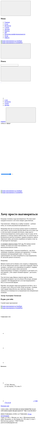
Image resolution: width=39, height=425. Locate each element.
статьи (7, 103)
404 (6, 32)
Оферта (7, 37)
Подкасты (8, 25)
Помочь (7, 31)
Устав (6, 36)
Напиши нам (5, 406)
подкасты (8, 101)
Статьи (7, 27)
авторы (7, 105)
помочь (3, 121)
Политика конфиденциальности (15, 34)
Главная (7, 22)
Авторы (7, 29)
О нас (6, 24)
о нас (6, 100)
